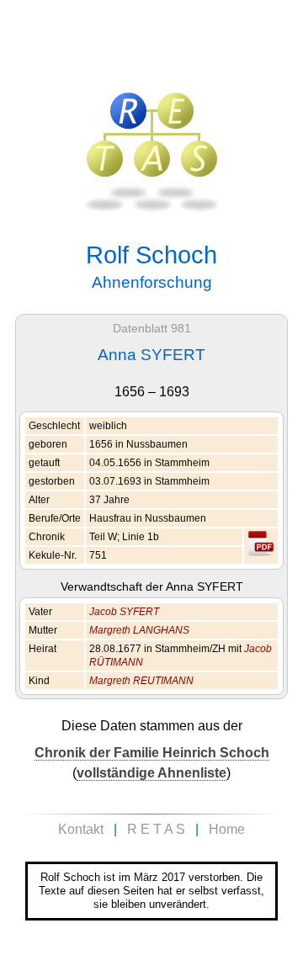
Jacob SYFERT (124, 612)
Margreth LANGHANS (139, 630)
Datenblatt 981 (152, 328)
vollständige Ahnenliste (151, 773)
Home (227, 829)
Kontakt (81, 829)
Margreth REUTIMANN (141, 681)
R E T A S (156, 829)
